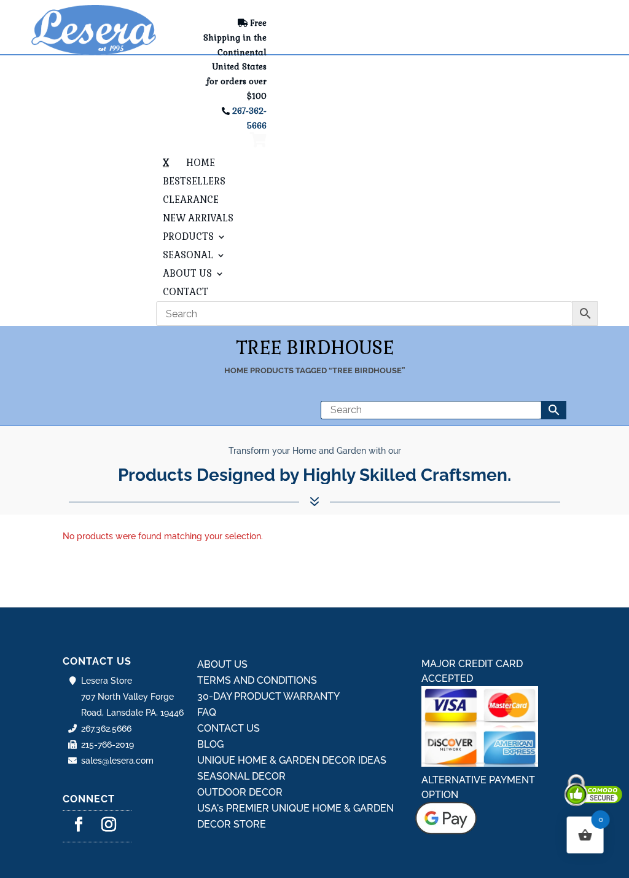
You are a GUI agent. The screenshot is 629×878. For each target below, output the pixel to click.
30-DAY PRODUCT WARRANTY (268, 696)
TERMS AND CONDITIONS (257, 680)
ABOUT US (187, 274)
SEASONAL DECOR (241, 776)
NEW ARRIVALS (198, 219)
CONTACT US (228, 728)
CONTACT (185, 293)
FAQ (206, 712)
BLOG (210, 744)
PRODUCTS (188, 237)
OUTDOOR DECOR (240, 792)
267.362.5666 (106, 729)
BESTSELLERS (194, 182)
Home (236, 370)
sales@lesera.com (117, 760)
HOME (200, 163)
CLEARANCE (191, 200)
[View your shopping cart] (258, 142)
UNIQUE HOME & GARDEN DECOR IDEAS (291, 760)
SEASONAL (188, 256)
